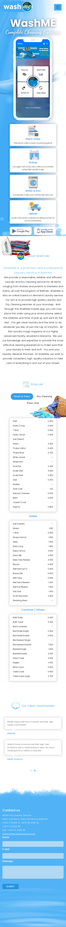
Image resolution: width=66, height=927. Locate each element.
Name (5, 837)
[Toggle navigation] (58, 7)
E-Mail (5, 849)
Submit (10, 886)
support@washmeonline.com (18, 833)
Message (7, 861)
